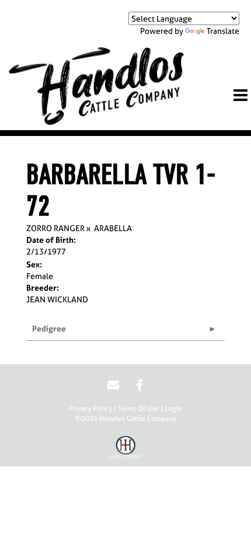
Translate (223, 30)
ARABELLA (113, 227)
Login (173, 408)
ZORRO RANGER (55, 227)
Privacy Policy (90, 408)
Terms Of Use (138, 408)
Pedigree (49, 328)
